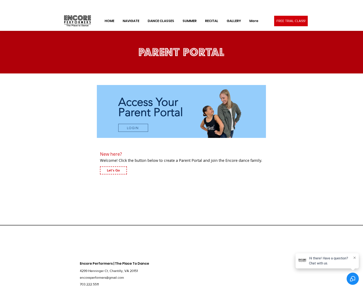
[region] (181, 111)
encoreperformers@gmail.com (102, 277)
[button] (130, 21)
